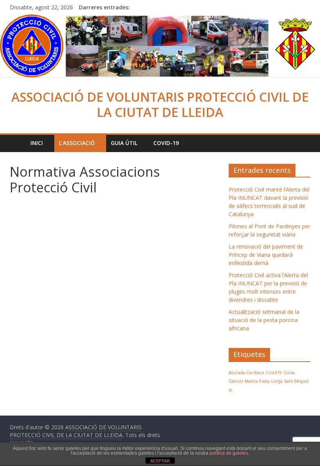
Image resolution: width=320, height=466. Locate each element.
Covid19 (274, 372)
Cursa (289, 372)
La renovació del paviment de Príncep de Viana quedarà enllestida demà (266, 255)
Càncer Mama (243, 381)
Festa (264, 381)
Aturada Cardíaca (246, 372)
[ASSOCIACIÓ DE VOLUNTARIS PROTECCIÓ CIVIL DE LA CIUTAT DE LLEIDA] (160, 19)
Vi (230, 390)
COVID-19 (166, 143)
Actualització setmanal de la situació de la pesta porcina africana (264, 320)
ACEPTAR (160, 461)
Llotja (277, 381)
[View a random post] (302, 143)
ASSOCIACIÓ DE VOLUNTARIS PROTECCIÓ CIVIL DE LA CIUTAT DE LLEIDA (160, 104)
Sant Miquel (296, 381)
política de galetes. (229, 453)
